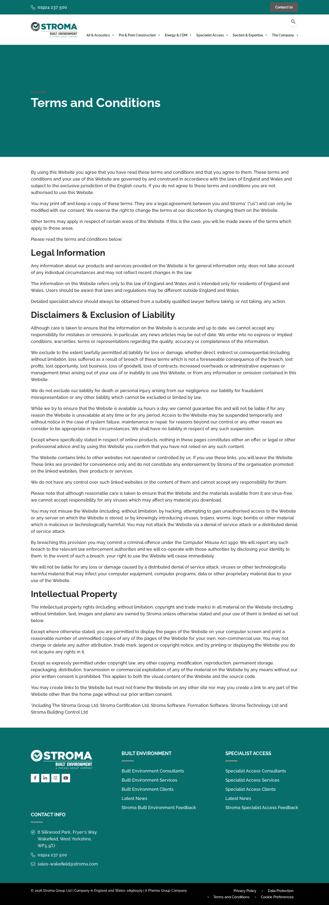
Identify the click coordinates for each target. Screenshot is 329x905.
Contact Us (284, 7)
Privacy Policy (245, 891)
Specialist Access (210, 35)
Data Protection (281, 891)
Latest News (134, 798)
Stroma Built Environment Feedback (159, 807)
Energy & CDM (176, 35)
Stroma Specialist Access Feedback (261, 807)
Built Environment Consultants (153, 770)
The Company (283, 35)
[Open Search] (293, 22)
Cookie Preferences (277, 897)
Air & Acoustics (98, 35)
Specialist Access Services (252, 780)
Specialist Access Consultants (255, 770)
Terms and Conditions (231, 897)
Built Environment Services (149, 780)
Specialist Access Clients (250, 789)
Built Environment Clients (148, 789)
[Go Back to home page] (54, 29)
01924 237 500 (52, 7)
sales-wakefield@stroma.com (68, 863)
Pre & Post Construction (137, 35)
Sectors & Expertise (248, 35)
